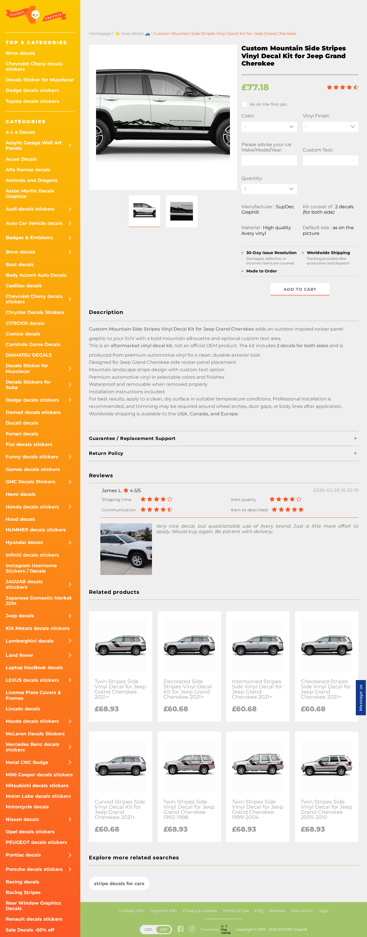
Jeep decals (20, 615)
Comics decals (23, 334)
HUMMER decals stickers (36, 530)
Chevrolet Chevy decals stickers (34, 66)
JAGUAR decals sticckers (24, 584)
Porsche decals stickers (34, 869)
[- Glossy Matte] (330, 127)
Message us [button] (360, 697)
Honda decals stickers (32, 507)
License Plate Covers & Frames (33, 695)
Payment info (163, 910)
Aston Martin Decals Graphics (30, 193)
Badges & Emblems (29, 237)
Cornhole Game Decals (33, 344)
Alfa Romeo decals (28, 169)
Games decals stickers (33, 469)
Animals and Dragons (32, 180)
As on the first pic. (269, 104)
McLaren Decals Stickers (35, 733)
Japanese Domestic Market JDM (39, 600)
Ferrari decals (22, 434)
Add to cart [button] (300, 289)
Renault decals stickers (34, 919)
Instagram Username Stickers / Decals (31, 568)
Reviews (277, 910)
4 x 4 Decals (20, 132)
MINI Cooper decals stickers (39, 774)
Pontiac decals (23, 855)
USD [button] (148, 929)
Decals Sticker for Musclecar (40, 79)
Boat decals (20, 264)
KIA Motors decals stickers (38, 628)
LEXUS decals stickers (32, 680)
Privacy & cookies (200, 910)
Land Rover (19, 655)
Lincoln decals (23, 709)
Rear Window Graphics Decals (33, 905)
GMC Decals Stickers (30, 481)
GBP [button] (163, 929)
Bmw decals (20, 53)
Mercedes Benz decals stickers (32, 747)
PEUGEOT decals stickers (36, 842)
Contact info (131, 910)
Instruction (302, 910)
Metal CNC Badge (27, 762)
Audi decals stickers (30, 209)
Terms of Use (236, 910)
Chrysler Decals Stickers (35, 312)
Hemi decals (21, 494)
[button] (144, 211)
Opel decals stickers (30, 831)
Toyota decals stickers (32, 101)
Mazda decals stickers (32, 721)
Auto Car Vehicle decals (34, 223)
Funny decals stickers (32, 456)
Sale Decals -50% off (30, 930)
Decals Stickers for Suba (28, 384)
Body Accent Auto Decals (36, 275)
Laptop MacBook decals (34, 667)
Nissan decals (22, 819)
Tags (323, 910)
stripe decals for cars (119, 883)
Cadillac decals (24, 285)
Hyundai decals (24, 542)
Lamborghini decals (30, 641)
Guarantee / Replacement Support (132, 438)
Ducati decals (22, 423)
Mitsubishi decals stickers (37, 785)
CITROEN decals (25, 323)
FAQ (259, 910)
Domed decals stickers (33, 412)
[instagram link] (192, 929)
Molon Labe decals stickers (38, 796)
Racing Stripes (23, 892)
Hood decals (20, 519)
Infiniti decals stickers (32, 555)
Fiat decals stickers (29, 444)
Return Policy (106, 453)
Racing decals (22, 882)
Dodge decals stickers (32, 90)
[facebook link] (180, 929)
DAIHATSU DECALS (29, 355)
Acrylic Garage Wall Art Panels (34, 145)
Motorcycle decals (27, 807)
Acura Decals (21, 159)
